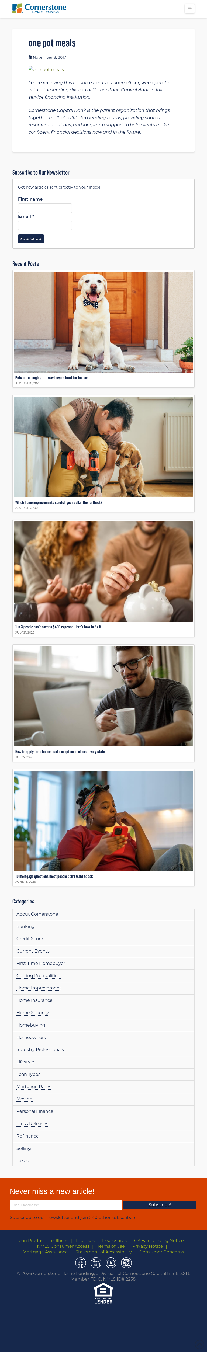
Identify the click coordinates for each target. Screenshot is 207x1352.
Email (26, 216)
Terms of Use (111, 1246)
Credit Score (29, 938)
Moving (24, 1098)
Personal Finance (34, 1111)
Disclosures (114, 1240)
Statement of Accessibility (103, 1251)
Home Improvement (38, 987)
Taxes (22, 1160)
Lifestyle (25, 1062)
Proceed (115, 1341)
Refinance (27, 1136)
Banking (25, 926)
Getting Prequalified (38, 975)
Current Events (33, 951)
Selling (23, 1148)
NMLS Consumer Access (63, 1246)
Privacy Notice (147, 1246)
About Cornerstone (37, 914)
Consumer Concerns (161, 1251)
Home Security (32, 1012)
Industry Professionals (40, 1049)
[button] (190, 8)
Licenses (85, 1240)
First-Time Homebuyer (40, 963)
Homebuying (30, 1025)
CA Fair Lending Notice (159, 1240)
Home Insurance (34, 1000)
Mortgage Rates (33, 1086)
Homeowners (31, 1037)
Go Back (94, 1342)
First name (30, 199)
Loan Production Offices (42, 1240)
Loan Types (28, 1074)
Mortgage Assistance (45, 1251)
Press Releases (32, 1123)
